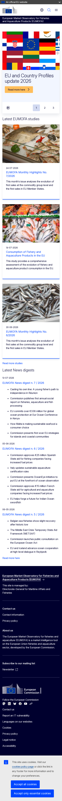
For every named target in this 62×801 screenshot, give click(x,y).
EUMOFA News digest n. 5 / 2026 (23, 514)
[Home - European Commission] (9, 9)
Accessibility (9, 745)
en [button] (42, 10)
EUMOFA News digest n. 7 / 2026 (23, 382)
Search (49, 10)
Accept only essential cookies (32, 793)
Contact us (8, 709)
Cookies (6, 727)
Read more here (11, 558)
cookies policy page (23, 766)
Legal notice (9, 739)
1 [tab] (36, 107)
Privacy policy (10, 620)
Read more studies (12, 363)
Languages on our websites (17, 721)
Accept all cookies (25, 784)
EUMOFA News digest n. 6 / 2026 (23, 448)
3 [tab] (53, 107)
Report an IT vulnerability (15, 715)
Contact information (13, 614)
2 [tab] (44, 107)
